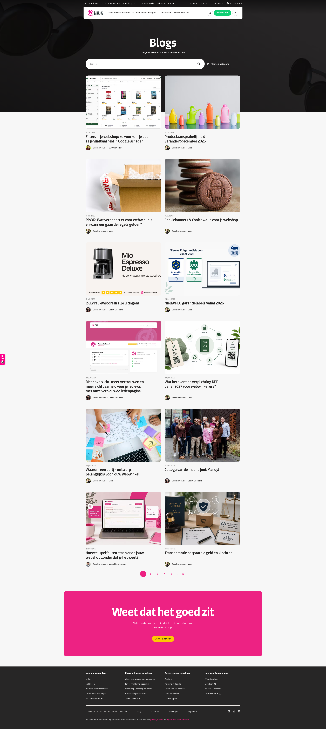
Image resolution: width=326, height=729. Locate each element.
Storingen (173, 711)
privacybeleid (156, 719)
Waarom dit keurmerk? (119, 12)
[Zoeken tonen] (210, 13)
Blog (139, 711)
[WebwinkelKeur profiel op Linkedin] (238, 711)
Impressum (193, 711)
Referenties (218, 3)
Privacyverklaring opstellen (137, 684)
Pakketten (166, 12)
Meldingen (90, 684)
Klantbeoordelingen (146, 12)
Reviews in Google (173, 684)
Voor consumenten (94, 698)
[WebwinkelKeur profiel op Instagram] (233, 711)
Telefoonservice (132, 698)
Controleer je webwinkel (135, 693)
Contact (205, 3)
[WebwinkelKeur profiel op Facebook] (228, 711)
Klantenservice (181, 12)
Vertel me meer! (163, 638)
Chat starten (211, 693)
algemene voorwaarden (177, 719)
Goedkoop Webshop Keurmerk (138, 688)
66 (183, 573)
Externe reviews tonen (175, 688)
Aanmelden (222, 12)
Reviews (168, 679)
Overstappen (171, 698)
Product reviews (172, 693)
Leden (88, 679)
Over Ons (192, 3)
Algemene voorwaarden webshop (140, 679)
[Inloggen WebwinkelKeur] (235, 13)
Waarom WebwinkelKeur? (97, 688)
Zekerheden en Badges (96, 693)
